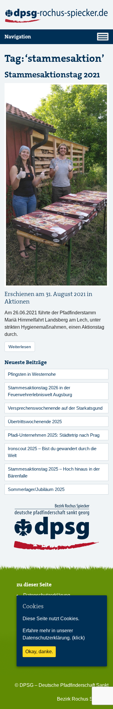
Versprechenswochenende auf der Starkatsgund (55, 408)
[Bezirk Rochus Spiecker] (56, 16)
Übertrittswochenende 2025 (35, 421)
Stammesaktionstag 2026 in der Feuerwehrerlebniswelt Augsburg (40, 391)
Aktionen (17, 301)
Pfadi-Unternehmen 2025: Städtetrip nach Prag (53, 435)
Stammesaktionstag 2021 (52, 74)
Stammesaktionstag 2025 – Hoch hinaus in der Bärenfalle (54, 472)
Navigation (18, 36)
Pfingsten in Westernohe (32, 374)
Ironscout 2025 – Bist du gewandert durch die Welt (52, 452)
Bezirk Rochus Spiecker (82, 699)
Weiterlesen (19, 346)
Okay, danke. (39, 651)
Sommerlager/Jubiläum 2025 (36, 489)
